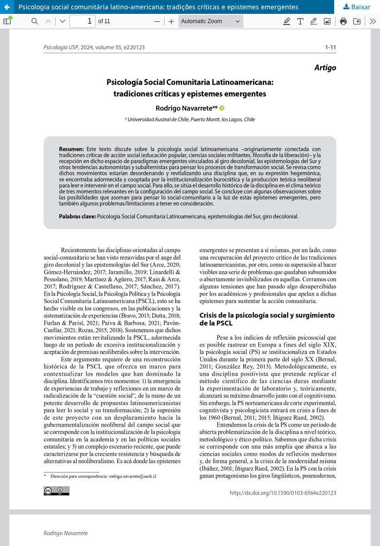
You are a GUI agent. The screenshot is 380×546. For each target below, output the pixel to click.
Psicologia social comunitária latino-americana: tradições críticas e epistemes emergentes (158, 6)
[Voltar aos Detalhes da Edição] (7, 7)
